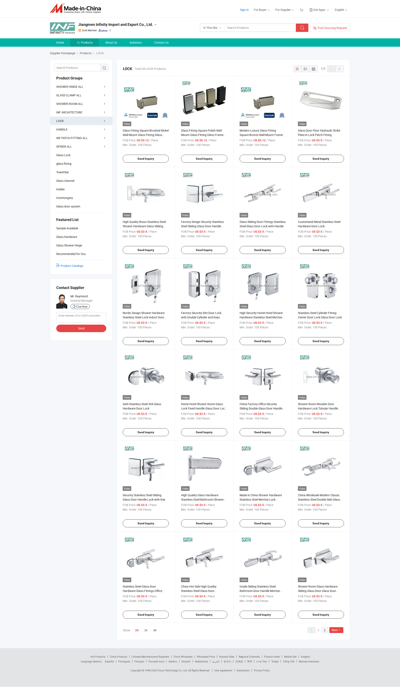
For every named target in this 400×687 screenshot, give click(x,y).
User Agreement (223, 670)
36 (146, 630)
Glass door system (68, 206)
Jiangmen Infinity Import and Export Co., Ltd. (115, 24)
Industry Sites (226, 656)
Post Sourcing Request (332, 28)
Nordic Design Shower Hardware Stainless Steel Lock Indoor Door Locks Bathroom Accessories (144, 317)
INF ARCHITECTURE (69, 112)
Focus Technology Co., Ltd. (173, 670)
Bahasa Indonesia (309, 661)
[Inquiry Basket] (302, 10)
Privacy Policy (262, 670)
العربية (215, 661)
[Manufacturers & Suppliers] (77, 8)
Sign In (244, 10)
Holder (60, 189)
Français (139, 661)
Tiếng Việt (289, 661)
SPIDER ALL (64, 146)
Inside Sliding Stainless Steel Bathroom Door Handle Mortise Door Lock (260, 590)
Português (124, 661)
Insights (305, 656)
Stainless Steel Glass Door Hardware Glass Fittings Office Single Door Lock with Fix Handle (144, 590)
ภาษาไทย (261, 661)
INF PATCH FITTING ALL (72, 138)
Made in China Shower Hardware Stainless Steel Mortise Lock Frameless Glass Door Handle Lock (262, 499)
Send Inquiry (146, 158)
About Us (111, 42)
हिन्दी (249, 661)
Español (109, 661)
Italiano (173, 661)
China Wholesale (183, 656)
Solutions (136, 42)
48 (154, 630)
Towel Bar (62, 172)
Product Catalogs (72, 266)
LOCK (60, 121)
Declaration (243, 670)
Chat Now (82, 306)
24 (137, 630)
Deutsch (186, 661)
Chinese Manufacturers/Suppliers (150, 656)
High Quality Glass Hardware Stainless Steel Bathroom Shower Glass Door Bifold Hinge (202, 499)
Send (81, 328)
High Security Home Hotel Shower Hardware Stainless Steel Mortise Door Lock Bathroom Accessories (261, 317)
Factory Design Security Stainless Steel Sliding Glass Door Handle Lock (202, 226)
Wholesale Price (206, 656)
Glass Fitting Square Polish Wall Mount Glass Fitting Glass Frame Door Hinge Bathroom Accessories (203, 134)
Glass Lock (63, 155)
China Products (118, 656)
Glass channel (65, 181)
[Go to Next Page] (340, 69)
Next (335, 630)
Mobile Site (290, 656)
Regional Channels (249, 656)
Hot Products (97, 656)
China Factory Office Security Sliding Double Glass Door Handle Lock (261, 408)
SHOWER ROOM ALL (69, 104)
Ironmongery (64, 198)
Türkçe (275, 661)
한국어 (227, 661)
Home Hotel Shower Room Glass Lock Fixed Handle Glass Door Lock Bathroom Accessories (203, 408)
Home (60, 42)
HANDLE (62, 129)
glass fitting (63, 164)
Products (87, 42)
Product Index (272, 656)
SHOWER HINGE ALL (69, 87)
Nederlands (201, 661)
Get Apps (319, 10)
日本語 (239, 661)
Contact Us (161, 42)
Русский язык (156, 661)
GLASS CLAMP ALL (68, 95)
